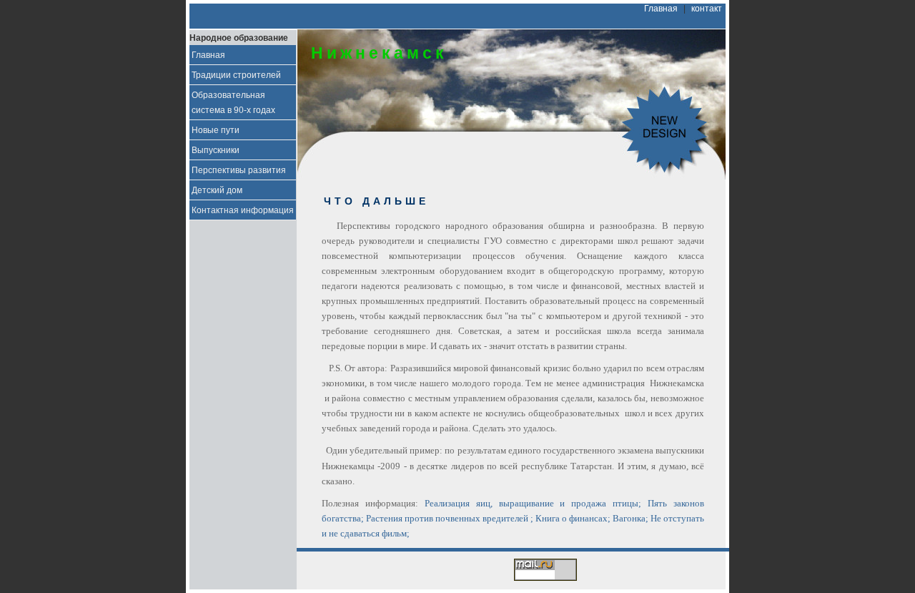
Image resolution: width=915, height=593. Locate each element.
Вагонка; (630, 518)
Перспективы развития (239, 170)
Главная (661, 8)
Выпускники (215, 150)
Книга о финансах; (572, 518)
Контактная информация (243, 210)
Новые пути (215, 129)
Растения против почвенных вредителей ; (449, 518)
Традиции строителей (236, 74)
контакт (706, 8)
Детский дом (217, 190)
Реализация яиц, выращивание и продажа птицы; (533, 503)
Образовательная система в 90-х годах (233, 102)
